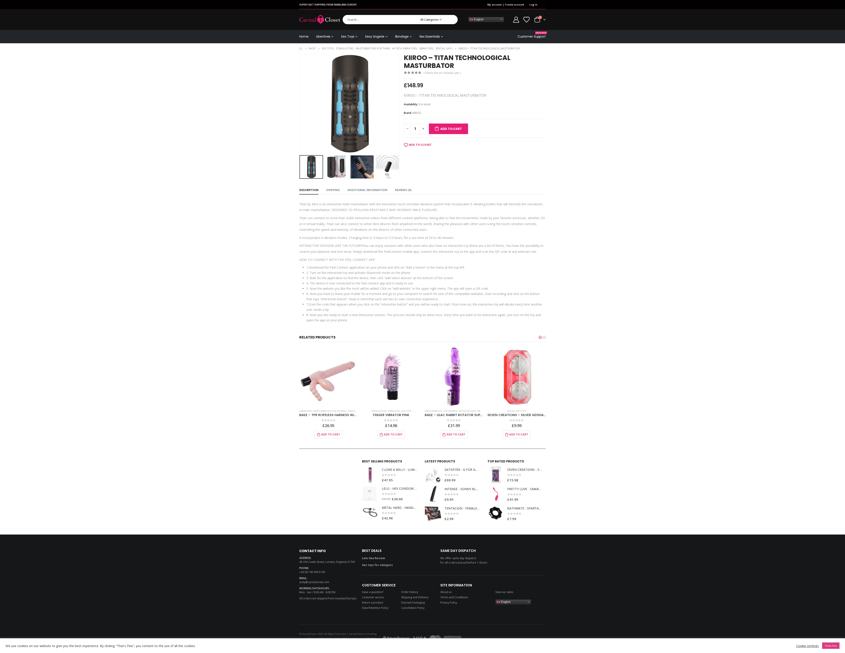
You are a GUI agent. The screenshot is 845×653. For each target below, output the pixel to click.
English (478, 19)
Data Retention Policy (375, 608)
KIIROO (416, 113)
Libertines (323, 36)
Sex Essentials (429, 36)
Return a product (372, 602)
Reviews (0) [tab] (403, 190)
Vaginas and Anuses (530, 411)
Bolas (448, 411)
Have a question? (372, 592)
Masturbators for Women (378, 411)
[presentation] (300, 103)
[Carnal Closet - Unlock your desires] (319, 19)
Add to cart (451, 129)
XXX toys (343, 411)
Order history (409, 592)
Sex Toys (347, 36)
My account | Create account (505, 4)
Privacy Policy (448, 602)
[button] (540, 337)
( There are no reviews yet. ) (442, 73)
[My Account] (516, 19)
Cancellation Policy (412, 608)
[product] (328, 376)
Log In (533, 4)
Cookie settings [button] (807, 646)
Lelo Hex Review (373, 558)
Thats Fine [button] (831, 645)
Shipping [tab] (333, 190)
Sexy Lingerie (374, 36)
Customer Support (532, 35)
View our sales (504, 592)
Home (304, 36)
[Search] (451, 19)
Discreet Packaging (413, 602)
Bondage (402, 36)
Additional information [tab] (367, 190)
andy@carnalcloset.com (314, 582)
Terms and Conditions (454, 597)
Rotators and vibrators (411, 411)
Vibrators (331, 411)
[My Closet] (526, 19)
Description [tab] (308, 190)
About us (446, 592)
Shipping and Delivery (414, 597)
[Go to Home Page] (300, 48)
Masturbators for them (502, 411)
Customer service (373, 597)
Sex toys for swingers (377, 565)
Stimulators (316, 411)
